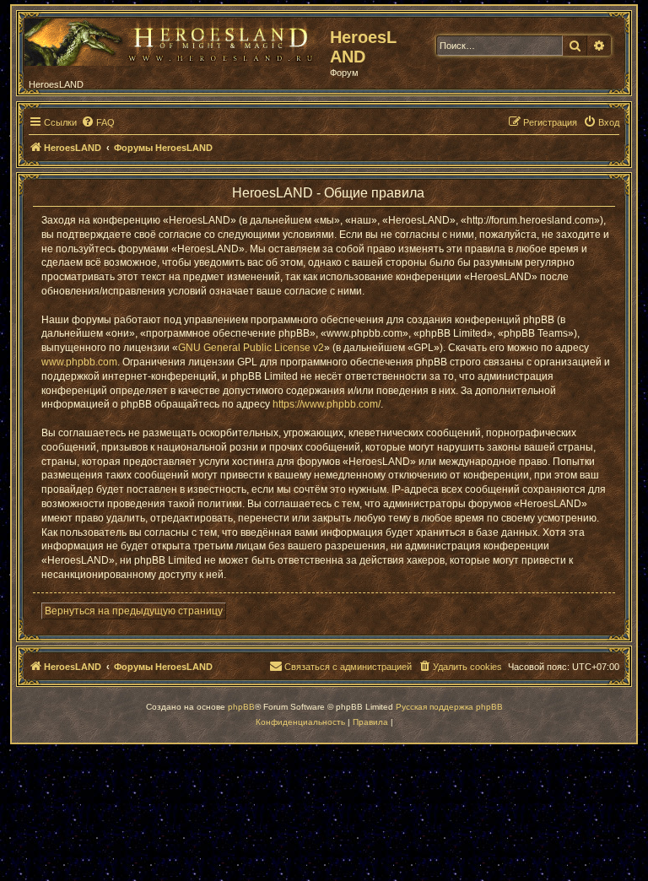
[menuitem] (98, 122)
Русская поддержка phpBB (449, 706)
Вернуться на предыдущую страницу (134, 611)
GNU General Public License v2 (251, 348)
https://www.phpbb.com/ (327, 404)
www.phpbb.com (79, 362)
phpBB (241, 706)
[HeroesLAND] (173, 39)
